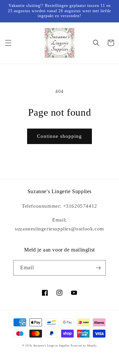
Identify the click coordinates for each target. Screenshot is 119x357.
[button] (8, 43)
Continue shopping (59, 136)
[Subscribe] (98, 268)
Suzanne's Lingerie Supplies (51, 345)
